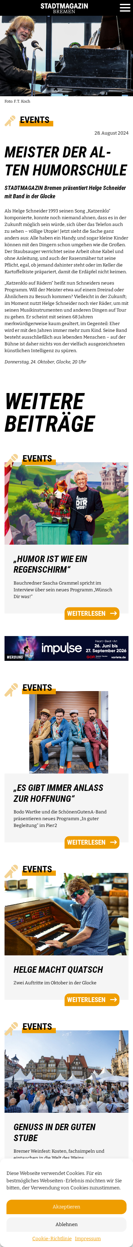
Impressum (88, 1239)
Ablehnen (67, 1224)
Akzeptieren (66, 1207)
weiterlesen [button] (86, 613)
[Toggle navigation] (125, 8)
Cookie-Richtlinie (52, 1239)
